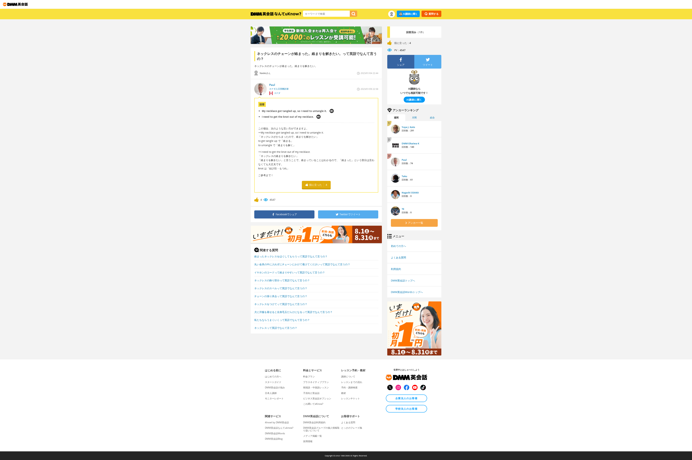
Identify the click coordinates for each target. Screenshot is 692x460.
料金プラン (309, 376)
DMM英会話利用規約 (314, 422)
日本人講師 (271, 393)
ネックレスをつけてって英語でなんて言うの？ (280, 304)
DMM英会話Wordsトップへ (407, 292)
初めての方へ (398, 246)
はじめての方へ (273, 376)
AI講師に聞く (410, 13)
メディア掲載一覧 (312, 436)
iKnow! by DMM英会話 (277, 422)
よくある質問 (398, 257)
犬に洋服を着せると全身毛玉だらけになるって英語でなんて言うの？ (293, 312)
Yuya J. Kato (408, 127)
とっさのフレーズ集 (351, 427)
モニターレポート (274, 398)
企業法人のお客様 (406, 398)
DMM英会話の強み (275, 387)
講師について (348, 376)
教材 (343, 393)
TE (403, 209)
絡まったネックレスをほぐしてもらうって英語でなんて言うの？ (290, 256)
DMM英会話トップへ (403, 280)
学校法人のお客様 (406, 408)
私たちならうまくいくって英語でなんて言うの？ (282, 320)
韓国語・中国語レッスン (316, 387)
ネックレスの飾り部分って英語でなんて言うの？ (282, 280)
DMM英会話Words (275, 433)
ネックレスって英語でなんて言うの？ (275, 328)
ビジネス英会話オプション (317, 398)
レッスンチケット (350, 398)
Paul (404, 159)
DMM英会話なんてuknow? (279, 427)
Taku (404, 176)
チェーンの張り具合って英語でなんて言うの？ (280, 296)
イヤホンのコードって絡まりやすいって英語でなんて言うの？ (289, 272)
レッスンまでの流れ (351, 382)
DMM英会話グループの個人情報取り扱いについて (321, 429)
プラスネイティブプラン (316, 382)
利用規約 (396, 269)
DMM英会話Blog (274, 438)
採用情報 (307, 441)
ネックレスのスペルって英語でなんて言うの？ (280, 288)
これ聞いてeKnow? (313, 403)
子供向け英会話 (311, 393)
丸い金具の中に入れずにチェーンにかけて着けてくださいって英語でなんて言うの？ (302, 264)
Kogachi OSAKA (410, 192)
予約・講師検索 (349, 387)
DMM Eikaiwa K (410, 143)
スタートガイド (273, 382)
